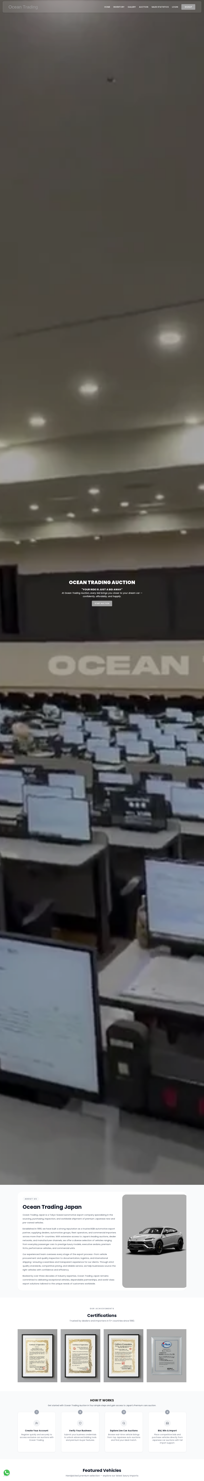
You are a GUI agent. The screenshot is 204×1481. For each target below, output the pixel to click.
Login (175, 7)
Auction (143, 7)
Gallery (132, 7)
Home (107, 7)
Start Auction (102, 603)
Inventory (118, 7)
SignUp (188, 7)
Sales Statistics (160, 7)
